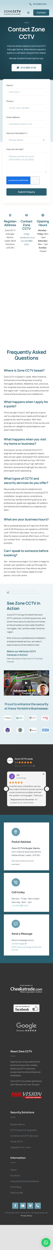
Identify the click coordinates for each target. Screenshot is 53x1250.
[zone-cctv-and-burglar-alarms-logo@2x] (12, 10)
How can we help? (14, 149)
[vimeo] (30, 1206)
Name (9, 85)
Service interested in (17, 133)
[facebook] (15, 1206)
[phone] (38, 1206)
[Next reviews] (47, 789)
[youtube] (23, 1206)
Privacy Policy (26, 1216)
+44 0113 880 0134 (20, 905)
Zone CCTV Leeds (24, 759)
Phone (10, 101)
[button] (45, 1242)
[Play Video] (26, 683)
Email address (13, 117)
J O (17, 775)
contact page (18, 943)
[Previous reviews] (6, 789)
